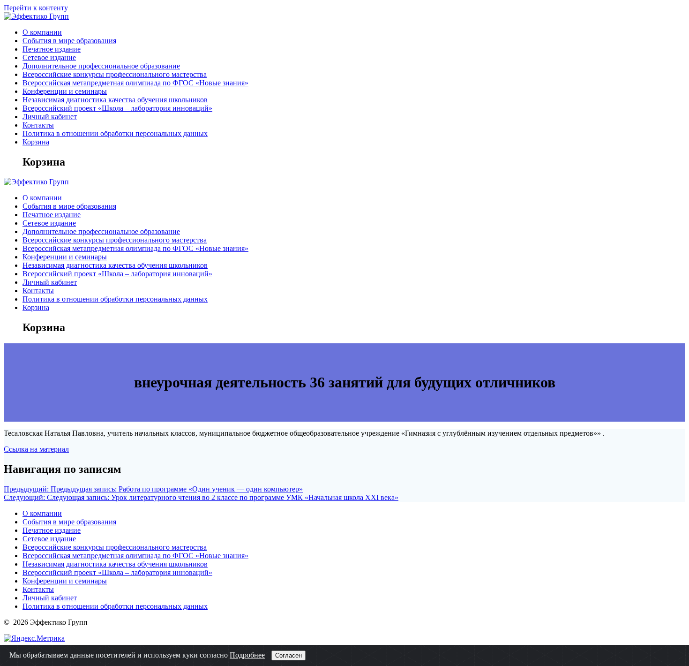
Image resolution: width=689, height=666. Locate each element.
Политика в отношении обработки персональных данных (115, 133)
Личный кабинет (49, 117)
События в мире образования (69, 41)
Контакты (38, 125)
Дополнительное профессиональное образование (101, 66)
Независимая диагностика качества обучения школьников (115, 100)
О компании (42, 32)
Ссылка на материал (36, 449)
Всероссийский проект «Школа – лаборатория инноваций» (117, 108)
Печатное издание (51, 49)
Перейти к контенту (36, 8)
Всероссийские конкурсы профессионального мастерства (114, 74)
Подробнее (247, 655)
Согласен (288, 655)
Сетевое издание (49, 57)
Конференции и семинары (64, 91)
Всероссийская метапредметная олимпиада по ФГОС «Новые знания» (135, 83)
